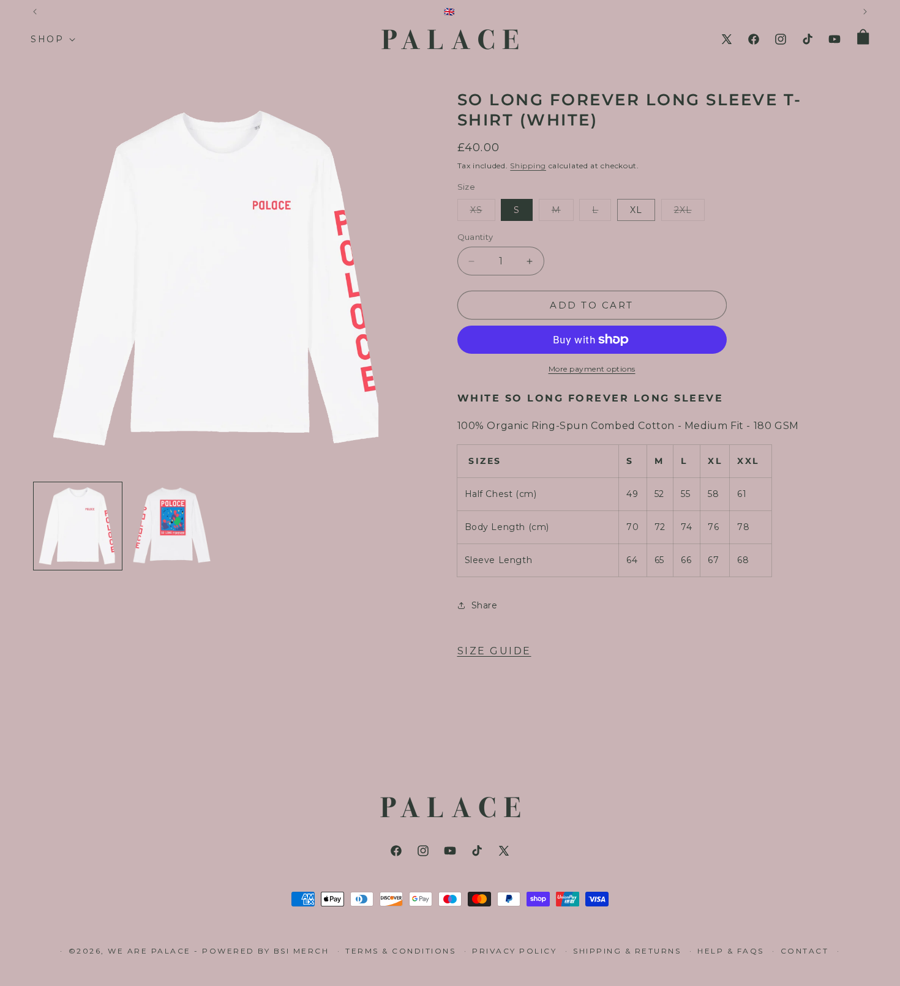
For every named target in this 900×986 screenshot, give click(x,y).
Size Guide (494, 651)
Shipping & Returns (627, 950)
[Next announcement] (865, 11)
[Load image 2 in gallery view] (172, 526)
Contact (805, 950)
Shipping (528, 165)
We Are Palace (151, 950)
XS (482, 212)
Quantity (475, 237)
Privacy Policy (514, 950)
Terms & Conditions (400, 950)
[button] (51, 39)
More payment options (592, 368)
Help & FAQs (730, 950)
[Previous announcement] (34, 11)
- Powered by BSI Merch (261, 950)
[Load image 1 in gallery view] (78, 526)
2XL (689, 212)
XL (636, 209)
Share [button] (484, 605)
